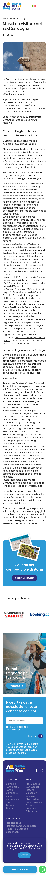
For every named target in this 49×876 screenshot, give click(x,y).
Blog (8, 802)
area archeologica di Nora (18, 464)
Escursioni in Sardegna (15, 18)
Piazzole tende (14, 822)
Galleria (10, 805)
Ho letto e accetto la (17, 728)
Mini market (32, 799)
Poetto (14, 307)
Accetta (24, 855)
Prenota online (20, 869)
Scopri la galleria (24, 577)
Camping (11, 783)
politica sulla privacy (15, 729)
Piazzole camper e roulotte (21, 825)
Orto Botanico (11, 216)
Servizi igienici (34, 802)
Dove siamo (12, 799)
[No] (44, 840)
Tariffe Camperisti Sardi (12, 793)
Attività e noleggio (31, 806)
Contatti (10, 808)
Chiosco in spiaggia (31, 794)
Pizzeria (30, 790)
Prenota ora (16, 685)
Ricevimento (33, 783)
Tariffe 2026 (12, 787)
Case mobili (12, 831)
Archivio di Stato (12, 277)
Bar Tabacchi (33, 787)
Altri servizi (32, 811)
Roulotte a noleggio (17, 828)
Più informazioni (31, 848)
